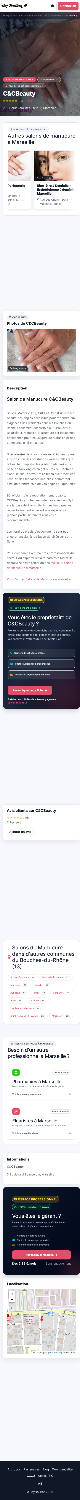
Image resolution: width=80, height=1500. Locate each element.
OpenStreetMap (55, 1352)
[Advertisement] (40, 263)
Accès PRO (45, 1476)
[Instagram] (40, 1484)
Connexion (68, 6)
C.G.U (31, 1476)
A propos (14, 1469)
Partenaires (32, 1469)
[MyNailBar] (18, 6)
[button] (41, 1318)
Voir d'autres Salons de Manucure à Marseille (38, 579)
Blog (46, 1469)
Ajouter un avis (20, 832)
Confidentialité (62, 1469)
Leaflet (39, 1352)
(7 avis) (28, 100)
